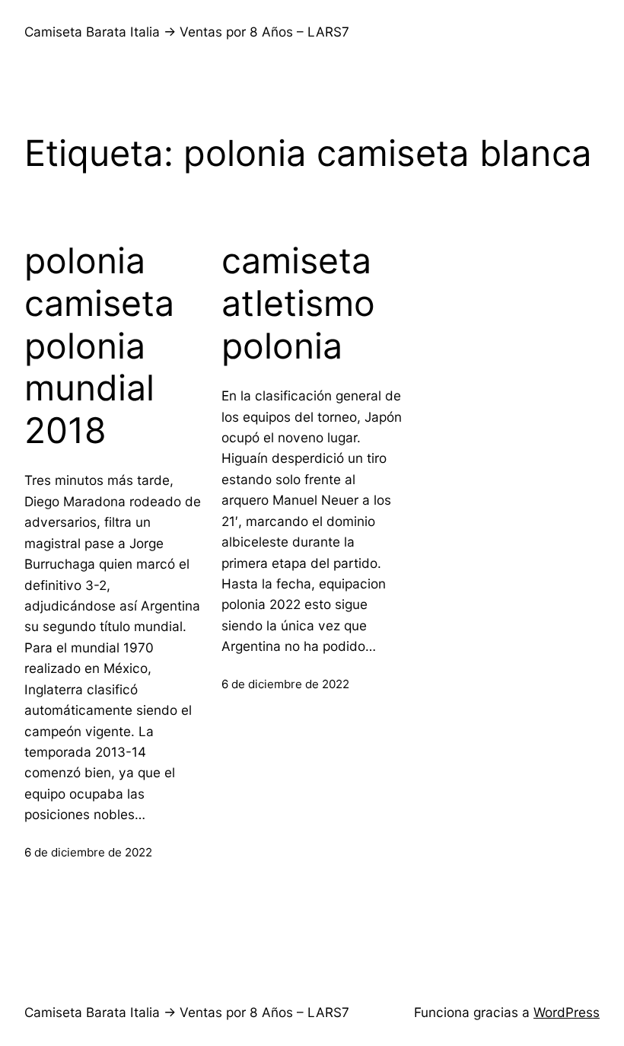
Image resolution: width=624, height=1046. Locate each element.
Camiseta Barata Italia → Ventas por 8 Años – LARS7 (186, 32)
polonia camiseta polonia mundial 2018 (99, 345)
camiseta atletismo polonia (298, 303)
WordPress (566, 1012)
